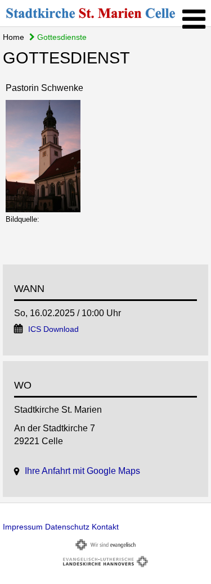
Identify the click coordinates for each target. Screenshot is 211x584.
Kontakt (105, 526)
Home (13, 37)
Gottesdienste (61, 37)
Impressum (23, 526)
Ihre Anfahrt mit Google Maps (82, 471)
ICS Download (53, 329)
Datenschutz (67, 526)
